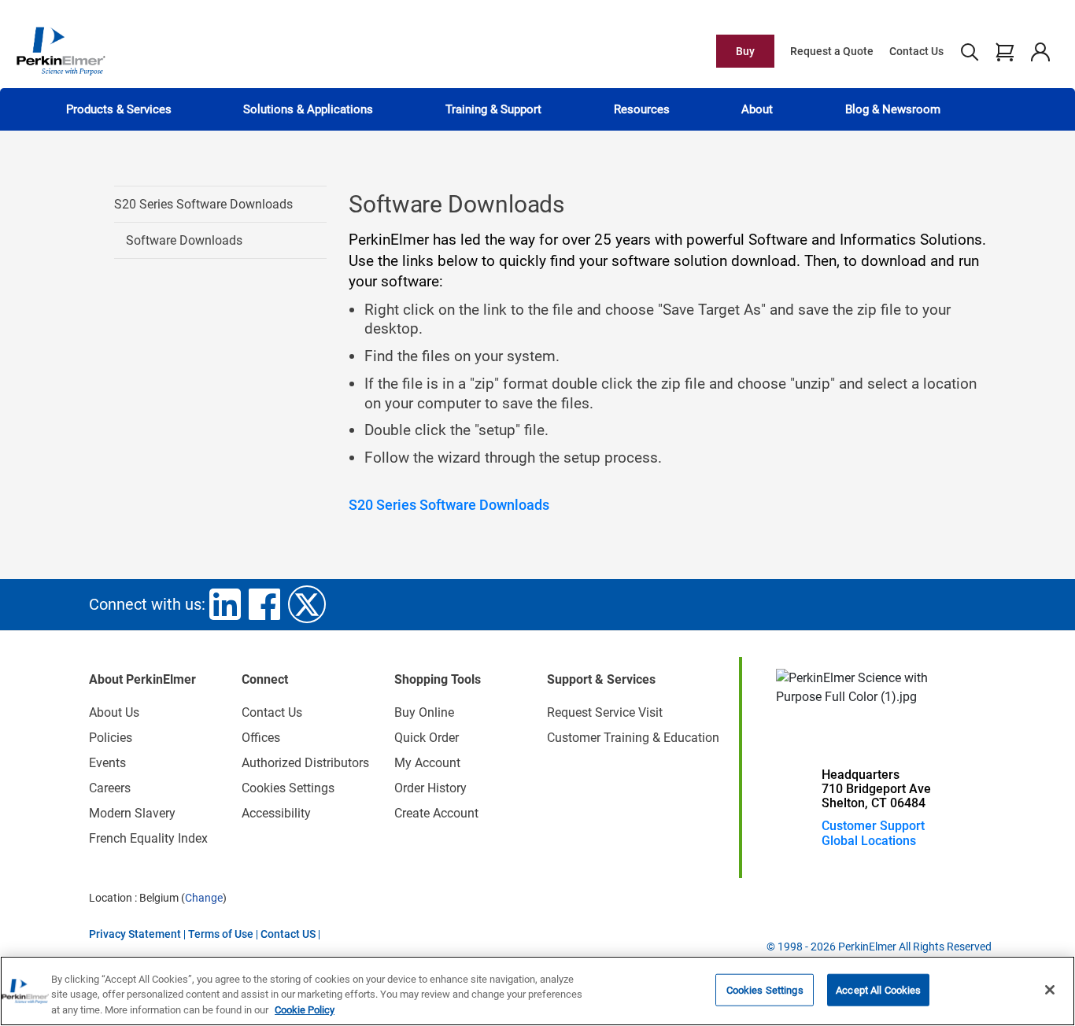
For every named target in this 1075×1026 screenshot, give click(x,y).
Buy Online (424, 712)
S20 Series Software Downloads (203, 204)
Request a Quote (832, 51)
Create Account (436, 813)
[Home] (60, 50)
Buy (745, 51)
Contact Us (916, 51)
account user (1040, 51)
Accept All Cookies (878, 989)
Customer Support (873, 825)
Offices (261, 737)
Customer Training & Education (633, 737)
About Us (114, 712)
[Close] (1050, 989)
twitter (307, 604)
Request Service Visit (605, 712)
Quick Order (426, 737)
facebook (264, 604)
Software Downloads (184, 240)
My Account (427, 762)
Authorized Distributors (305, 762)
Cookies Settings (764, 989)
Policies (110, 737)
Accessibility (276, 813)
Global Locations (869, 840)
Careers (110, 788)
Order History (430, 788)
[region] (537, 991)
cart (1004, 51)
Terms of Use (220, 934)
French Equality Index (148, 838)
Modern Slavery (132, 813)
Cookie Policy (304, 1010)
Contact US (288, 934)
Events (107, 762)
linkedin (225, 604)
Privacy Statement (135, 934)
